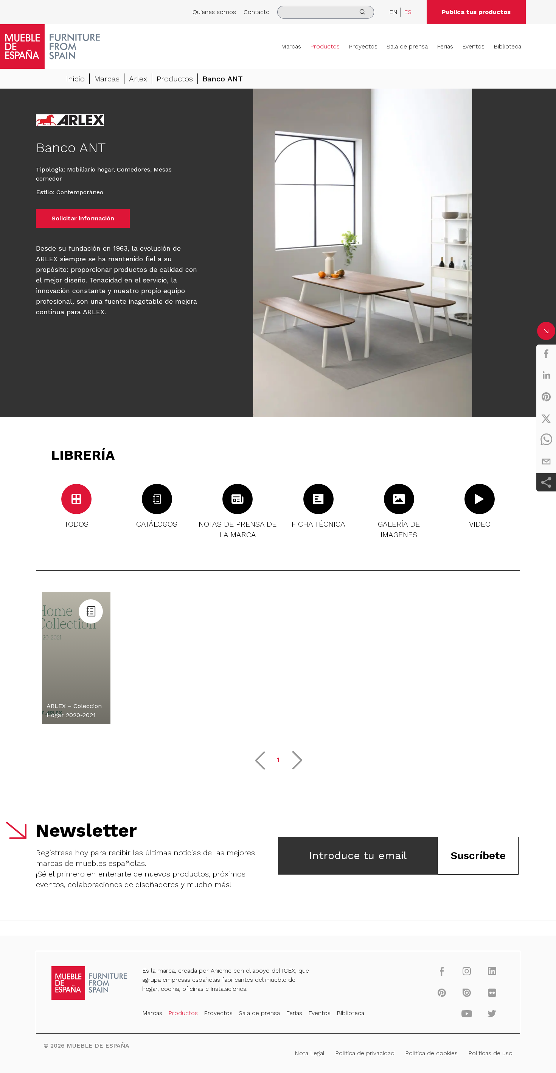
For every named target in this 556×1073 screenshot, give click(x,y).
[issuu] (467, 992)
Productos (325, 46)
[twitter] (546, 418)
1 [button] (278, 760)
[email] (546, 461)
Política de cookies (431, 1053)
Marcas (291, 46)
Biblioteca (507, 46)
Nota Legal (310, 1053)
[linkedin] (546, 375)
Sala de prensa (407, 46)
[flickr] (492, 992)
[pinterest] (546, 397)
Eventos (473, 46)
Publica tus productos (476, 12)
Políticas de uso (490, 1053)
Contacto (257, 12)
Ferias (445, 46)
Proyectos (363, 46)
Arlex (138, 78)
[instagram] (467, 971)
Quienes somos (214, 12)
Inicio (75, 78)
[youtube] (467, 1013)
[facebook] (546, 354)
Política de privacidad (364, 1053)
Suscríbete (478, 855)
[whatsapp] (546, 440)
